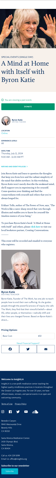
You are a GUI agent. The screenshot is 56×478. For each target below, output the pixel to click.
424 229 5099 (14, 455)
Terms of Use (7, 404)
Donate (28, 107)
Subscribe (10, 471)
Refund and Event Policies (13, 166)
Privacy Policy (20, 404)
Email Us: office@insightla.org (14, 459)
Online (4, 133)
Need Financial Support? (28, 343)
